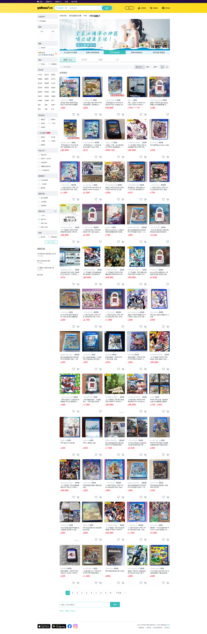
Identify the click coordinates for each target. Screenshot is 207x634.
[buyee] (47, 53)
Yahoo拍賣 (45, 8)
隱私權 (149, 627)
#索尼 (67, 611)
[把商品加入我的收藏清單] (73, 114)
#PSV (62, 611)
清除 (55, 211)
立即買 (84, 59)
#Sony (73, 611)
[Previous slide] (61, 87)
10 (110, 593)
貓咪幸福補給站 (136, 52)
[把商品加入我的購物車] (78, 114)
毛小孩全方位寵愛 (70, 52)
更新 (168, 625)
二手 (117, 59)
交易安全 (167, 627)
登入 (129, 8)
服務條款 (141, 627)
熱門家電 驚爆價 (159, 52)
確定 (52, 37)
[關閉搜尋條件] (65, 8)
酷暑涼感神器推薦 (92, 52)
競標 (100, 59)
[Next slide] (78, 87)
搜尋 (115, 604)
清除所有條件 (51, 242)
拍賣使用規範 (157, 627)
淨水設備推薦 (115, 52)
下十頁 (118, 593)
